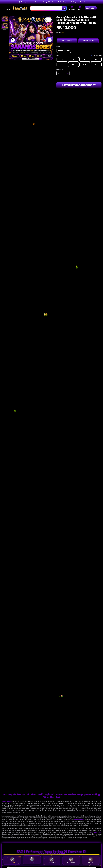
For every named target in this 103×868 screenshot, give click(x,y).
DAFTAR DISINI (67, 41)
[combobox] (46, 8)
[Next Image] (49, 40)
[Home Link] (20, 8)
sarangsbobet (79, 819)
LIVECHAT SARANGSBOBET (79, 85)
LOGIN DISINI (88, 41)
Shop (8, 9)
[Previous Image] (12, 40)
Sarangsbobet (7, 801)
